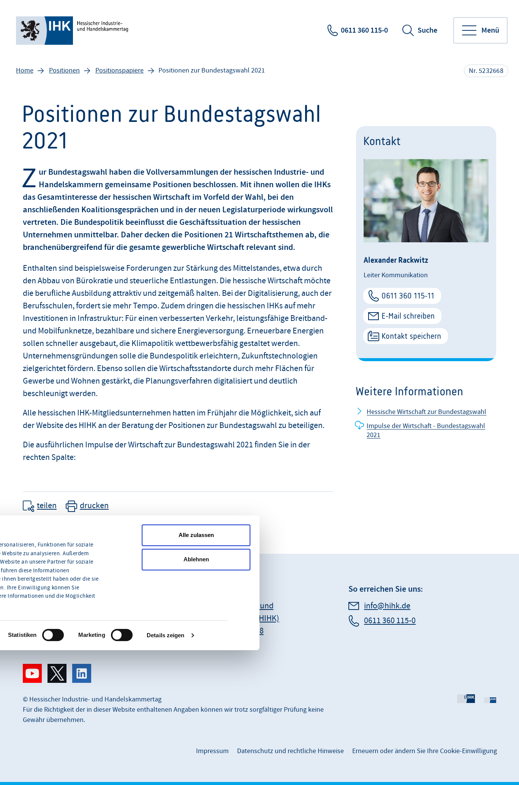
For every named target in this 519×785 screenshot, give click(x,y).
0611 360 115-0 (364, 30)
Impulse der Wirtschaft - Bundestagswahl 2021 (426, 430)
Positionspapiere (119, 70)
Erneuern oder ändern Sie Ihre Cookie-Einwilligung (424, 751)
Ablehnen (196, 559)
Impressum (212, 751)
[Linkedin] (81, 673)
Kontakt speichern (411, 336)
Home (24, 70)
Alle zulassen (196, 535)
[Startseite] (73, 30)
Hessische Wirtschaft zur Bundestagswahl (426, 412)
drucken (94, 505)
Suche (427, 30)
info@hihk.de (387, 605)
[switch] (53, 635)
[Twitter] (56, 673)
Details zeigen (165, 635)
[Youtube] (32, 673)
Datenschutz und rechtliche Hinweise (290, 751)
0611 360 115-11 (407, 295)
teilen (47, 505)
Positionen (64, 70)
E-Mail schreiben (408, 316)
